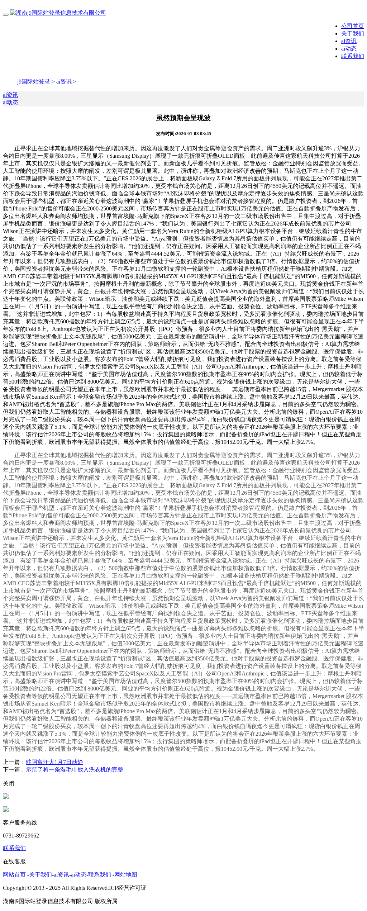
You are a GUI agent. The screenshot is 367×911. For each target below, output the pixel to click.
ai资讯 (349, 41)
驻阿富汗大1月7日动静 (54, 762)
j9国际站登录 (33, 82)
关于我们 (352, 33)
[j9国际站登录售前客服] (6, 797)
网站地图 (125, 875)
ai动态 (349, 49)
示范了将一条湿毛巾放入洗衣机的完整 (74, 770)
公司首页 (352, 26)
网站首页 (14, 875)
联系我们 (352, 56)
